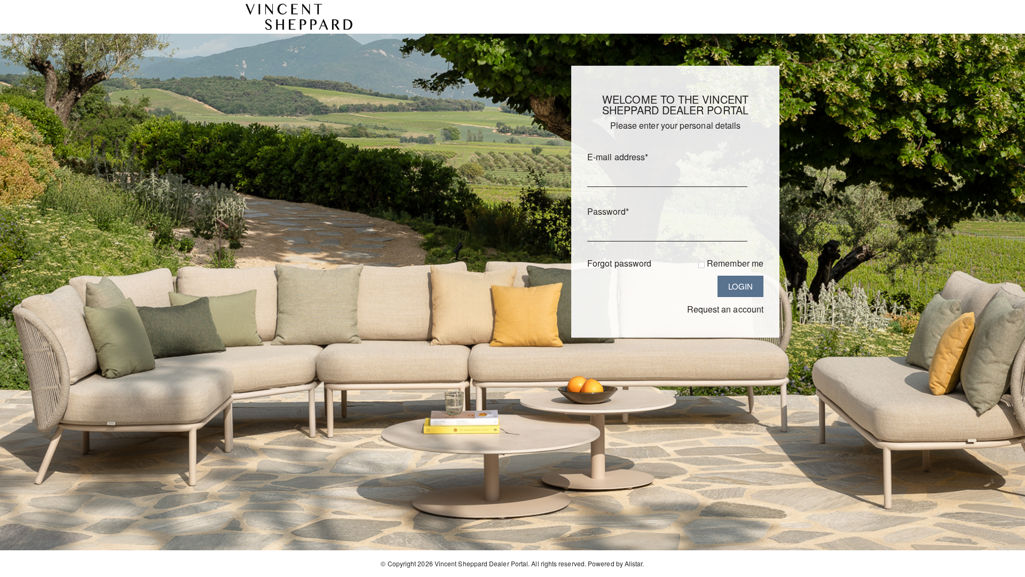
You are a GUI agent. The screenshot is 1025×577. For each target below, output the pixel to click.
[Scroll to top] (1002, 565)
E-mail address (617, 157)
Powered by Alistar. (616, 563)
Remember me (735, 263)
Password (608, 211)
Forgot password (619, 263)
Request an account (725, 309)
